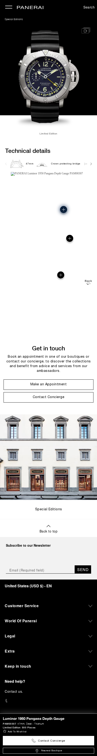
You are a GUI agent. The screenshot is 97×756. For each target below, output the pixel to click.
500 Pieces (29, 727)
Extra (10, 651)
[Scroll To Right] (91, 164)
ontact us (14, 691)
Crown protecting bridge (65, 164)
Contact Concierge (51, 740)
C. (14, 691)
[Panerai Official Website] (30, 7)
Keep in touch (18, 666)
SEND (83, 569)
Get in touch (48, 348)
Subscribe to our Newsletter (28, 545)
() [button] (28, 585)
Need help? (15, 681)
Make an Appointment (48, 384)
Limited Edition (12, 727)
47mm (29, 164)
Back (88, 281)
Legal (10, 636)
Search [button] (89, 7)
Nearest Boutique (51, 751)
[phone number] (48, 700)
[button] (61, 275)
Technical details (27, 150)
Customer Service (22, 605)
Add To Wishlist (17, 732)
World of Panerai (21, 620)
